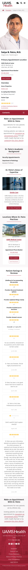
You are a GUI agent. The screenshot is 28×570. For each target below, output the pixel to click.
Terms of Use (14, 551)
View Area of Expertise (14, 208)
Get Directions (14, 262)
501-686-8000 (5, 73)
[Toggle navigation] (24, 112)
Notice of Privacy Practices (14, 557)
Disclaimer (14, 549)
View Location (6, 78)
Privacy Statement (14, 554)
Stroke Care (4, 89)
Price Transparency (14, 559)
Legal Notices (14, 562)
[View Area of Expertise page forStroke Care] (14, 183)
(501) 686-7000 (16, 540)
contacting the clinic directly (14, 140)
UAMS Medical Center (14, 240)
